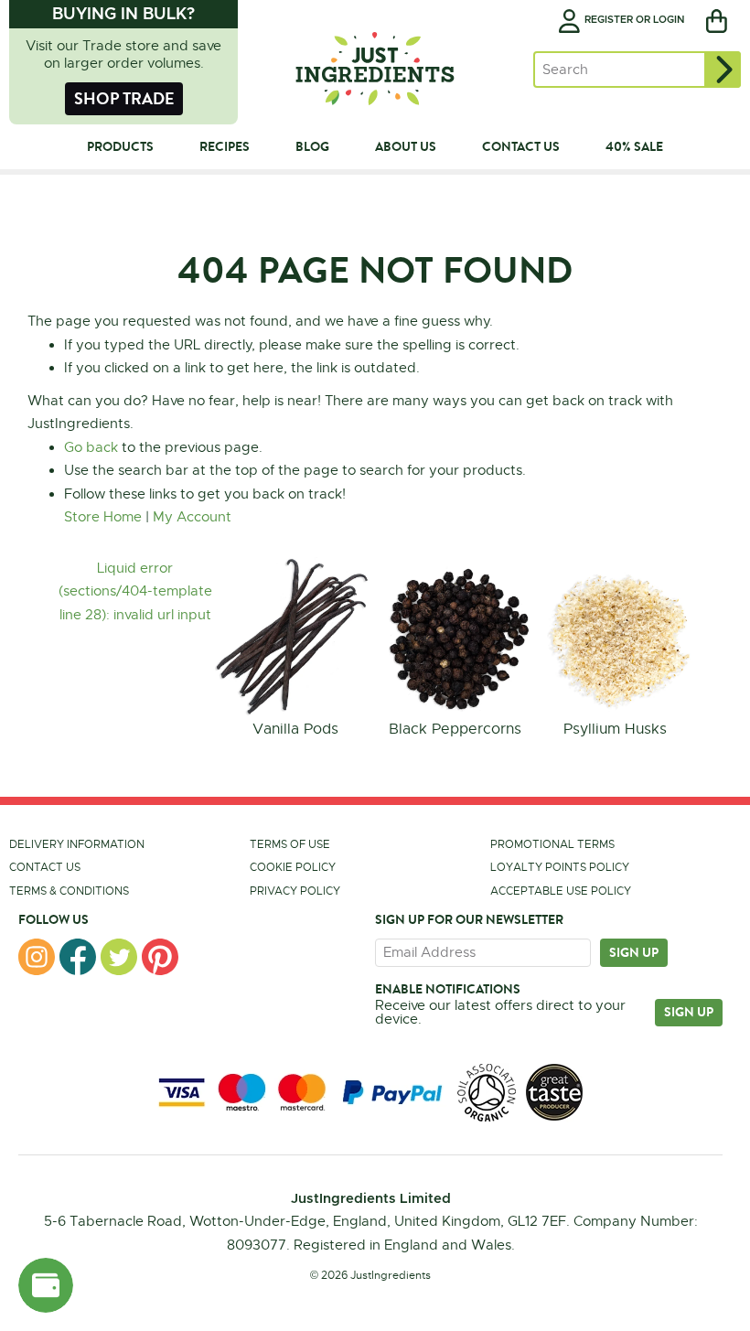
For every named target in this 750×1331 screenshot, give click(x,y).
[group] (295, 649)
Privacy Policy (295, 891)
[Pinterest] (160, 957)
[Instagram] (36, 957)
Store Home (103, 517)
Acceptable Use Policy (560, 891)
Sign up (634, 952)
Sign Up (688, 1012)
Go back (91, 447)
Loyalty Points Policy (559, 867)
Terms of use (290, 844)
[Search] (722, 69)
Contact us (44, 867)
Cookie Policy (293, 867)
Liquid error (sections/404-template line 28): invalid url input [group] (135, 591)
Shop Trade (124, 98)
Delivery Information (77, 844)
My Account (192, 517)
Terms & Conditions (69, 891)
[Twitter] (119, 957)
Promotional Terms (552, 844)
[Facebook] (77, 957)
